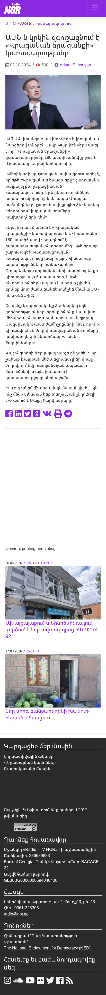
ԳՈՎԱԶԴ (31, 563)
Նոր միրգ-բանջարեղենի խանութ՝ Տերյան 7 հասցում (47, 714)
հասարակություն (54, 23)
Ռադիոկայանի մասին (27, 768)
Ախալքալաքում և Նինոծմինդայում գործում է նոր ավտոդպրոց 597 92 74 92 (51, 629)
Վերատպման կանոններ (30, 762)
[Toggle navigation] (94, 7)
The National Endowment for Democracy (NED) (47, 948)
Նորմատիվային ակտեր (29, 756)
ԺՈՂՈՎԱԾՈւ (18, 23)
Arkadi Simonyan (75, 65)
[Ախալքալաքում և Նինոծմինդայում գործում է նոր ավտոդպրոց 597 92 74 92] (53, 592)
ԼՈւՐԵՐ (47, 563)
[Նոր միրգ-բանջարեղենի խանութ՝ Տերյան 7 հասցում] (53, 680)
